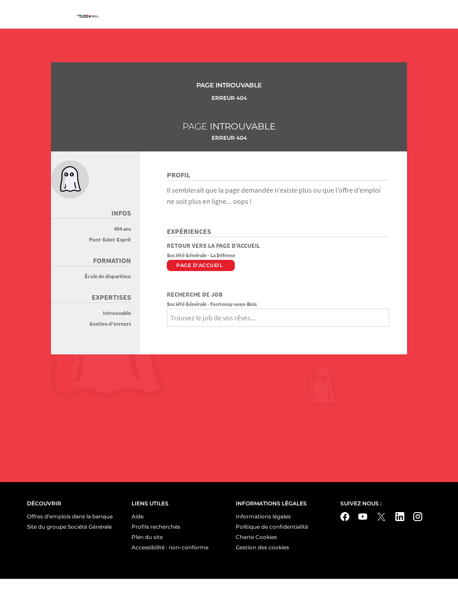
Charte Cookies (256, 537)
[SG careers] (87, 16)
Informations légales (263, 516)
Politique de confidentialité (272, 526)
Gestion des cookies (262, 547)
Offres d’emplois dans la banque (70, 516)
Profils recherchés (155, 526)
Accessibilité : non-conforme (169, 547)
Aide (137, 516)
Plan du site (147, 537)
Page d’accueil (199, 265)
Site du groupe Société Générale (69, 526)
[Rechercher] (170, 333)
